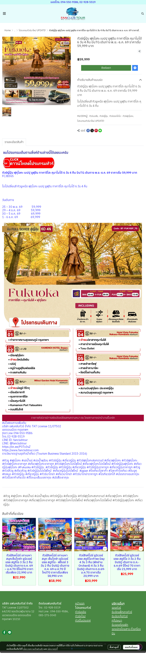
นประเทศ (86, 620)
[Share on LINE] (100, 130)
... (14, 30)
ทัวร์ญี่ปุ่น (104, 116)
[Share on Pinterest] (96, 130)
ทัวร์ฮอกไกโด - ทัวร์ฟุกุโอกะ (121, 116)
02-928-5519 (52, 607)
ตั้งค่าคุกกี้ (114, 647)
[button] (143, 14)
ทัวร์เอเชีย (93, 116)
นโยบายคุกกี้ (52, 649)
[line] (9, 632)
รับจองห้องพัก (120, 625)
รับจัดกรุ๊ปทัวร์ (120, 616)
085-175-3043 (47, 615)
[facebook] (4, 632)
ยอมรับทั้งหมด (131, 647)
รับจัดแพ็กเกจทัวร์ (122, 612)
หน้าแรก (80, 603)
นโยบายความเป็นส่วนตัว (33, 649)
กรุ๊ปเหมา (117, 620)
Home (7, 30)
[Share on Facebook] (88, 130)
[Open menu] (4, 13)
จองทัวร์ (116, 608)
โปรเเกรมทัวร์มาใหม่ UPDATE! (32, 30)
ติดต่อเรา (106, 67)
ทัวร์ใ (78, 620)
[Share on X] (92, 130)
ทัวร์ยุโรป (80, 616)
